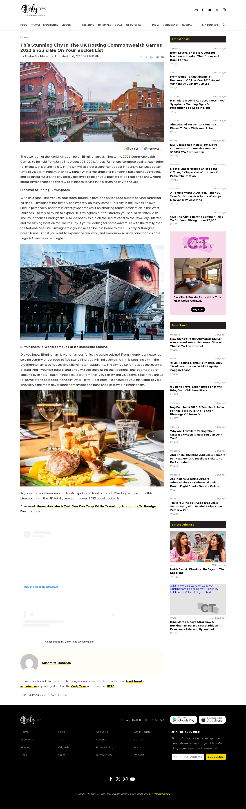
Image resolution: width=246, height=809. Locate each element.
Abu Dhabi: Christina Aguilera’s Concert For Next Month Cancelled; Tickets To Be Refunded (197, 458)
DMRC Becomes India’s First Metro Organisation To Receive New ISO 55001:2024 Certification (194, 148)
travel (138, 681)
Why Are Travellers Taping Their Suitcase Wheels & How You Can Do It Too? (196, 434)
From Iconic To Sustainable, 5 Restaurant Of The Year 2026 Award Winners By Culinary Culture (195, 80)
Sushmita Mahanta (39, 56)
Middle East (170, 25)
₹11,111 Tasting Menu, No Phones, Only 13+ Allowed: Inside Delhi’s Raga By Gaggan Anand (196, 366)
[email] (162, 57)
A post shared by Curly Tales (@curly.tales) (69, 641)
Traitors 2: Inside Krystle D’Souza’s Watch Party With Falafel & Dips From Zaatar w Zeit (196, 506)
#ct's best (175, 120)
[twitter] (146, 57)
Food (24, 25)
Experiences (28, 739)
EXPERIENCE (50, 25)
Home (24, 37)
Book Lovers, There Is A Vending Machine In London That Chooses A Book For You (194, 56)
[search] (223, 25)
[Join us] (133, 148)
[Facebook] (202, 10)
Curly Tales (78, 686)
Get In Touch (142, 731)
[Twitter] (217, 10)
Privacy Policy (104, 747)
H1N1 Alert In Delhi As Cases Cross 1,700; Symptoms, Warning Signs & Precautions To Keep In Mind (197, 104)
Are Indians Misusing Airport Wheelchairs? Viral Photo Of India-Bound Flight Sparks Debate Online (194, 482)
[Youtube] (210, 10)
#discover (175, 48)
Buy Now (198, 309)
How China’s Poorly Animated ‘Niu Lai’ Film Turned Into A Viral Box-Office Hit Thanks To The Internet (196, 342)
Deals (118, 25)
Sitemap (139, 739)
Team (137, 747)
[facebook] (141, 57)
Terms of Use (104, 754)
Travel (36, 25)
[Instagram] (224, 10)
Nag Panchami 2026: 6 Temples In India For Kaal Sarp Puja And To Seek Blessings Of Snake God (197, 410)
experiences (28, 686)
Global (187, 25)
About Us (102, 731)
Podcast (139, 754)
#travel (173, 140)
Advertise (102, 739)
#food (173, 72)
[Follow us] (153, 148)
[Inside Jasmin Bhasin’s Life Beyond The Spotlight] (198, 546)
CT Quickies (133, 25)
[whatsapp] (151, 57)
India (155, 25)
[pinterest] (157, 57)
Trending (88, 25)
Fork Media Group (158, 793)
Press (61, 754)
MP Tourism (210, 25)
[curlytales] (31, 723)
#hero (173, 565)
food (129, 681)
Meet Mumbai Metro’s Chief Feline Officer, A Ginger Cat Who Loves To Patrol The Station (194, 172)
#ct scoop (175, 96)
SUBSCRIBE (215, 756)
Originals (104, 25)
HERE (110, 686)
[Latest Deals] (198, 253)
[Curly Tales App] (183, 720)
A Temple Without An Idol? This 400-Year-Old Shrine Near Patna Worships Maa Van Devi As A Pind (196, 196)
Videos (66, 25)
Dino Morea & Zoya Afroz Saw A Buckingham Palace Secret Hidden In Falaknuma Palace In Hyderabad (195, 625)
